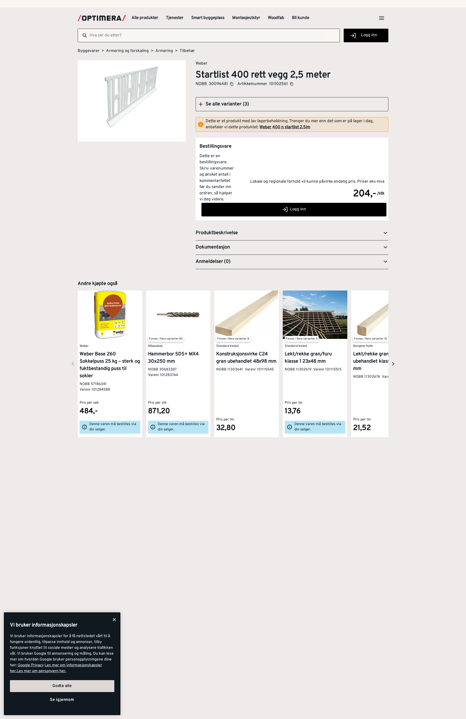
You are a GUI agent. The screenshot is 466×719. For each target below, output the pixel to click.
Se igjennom (62, 699)
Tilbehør (187, 51)
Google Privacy (31, 665)
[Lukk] (114, 619)
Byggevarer (89, 51)
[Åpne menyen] (381, 18)
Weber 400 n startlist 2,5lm (284, 127)
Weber (202, 63)
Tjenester (174, 18)
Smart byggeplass (208, 18)
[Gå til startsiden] (102, 18)
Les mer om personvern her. (41, 671)
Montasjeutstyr (246, 18)
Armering (164, 51)
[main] (62, 663)
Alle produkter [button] (145, 18)
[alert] (292, 124)
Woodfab (276, 18)
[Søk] (83, 35)
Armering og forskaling (127, 51)
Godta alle (62, 686)
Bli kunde (300, 18)
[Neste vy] (73, 364)
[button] (292, 104)
